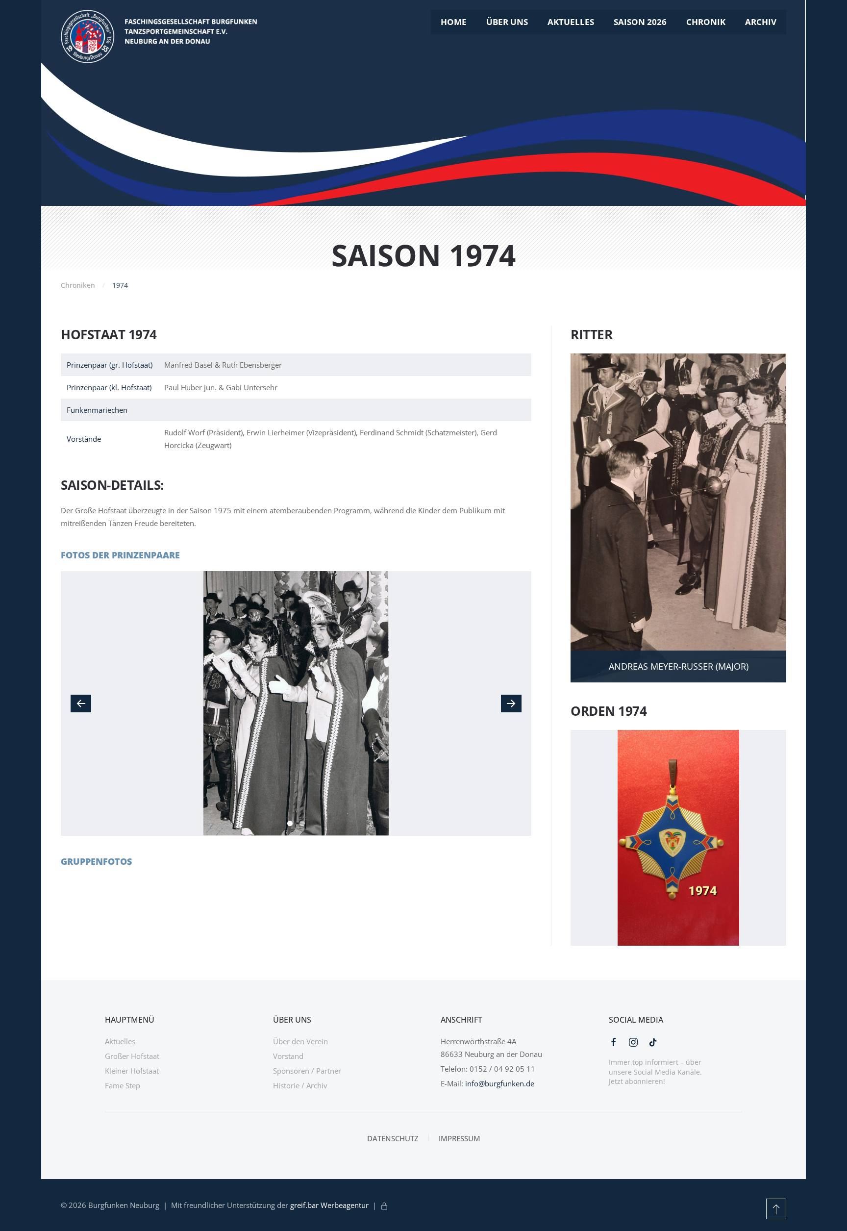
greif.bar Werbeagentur (329, 1205)
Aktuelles (571, 21)
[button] (81, 703)
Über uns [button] (507, 21)
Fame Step (122, 1085)
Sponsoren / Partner (307, 1071)
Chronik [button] (705, 21)
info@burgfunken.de (499, 1083)
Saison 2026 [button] (640, 21)
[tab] (290, 823)
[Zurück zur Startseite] (159, 36)
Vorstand (288, 1056)
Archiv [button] (760, 21)
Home (454, 21)
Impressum (459, 1138)
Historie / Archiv (300, 1085)
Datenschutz (393, 1138)
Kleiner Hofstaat (132, 1071)
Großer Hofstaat (132, 1056)
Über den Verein (300, 1041)
